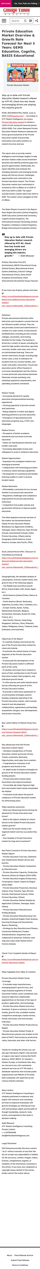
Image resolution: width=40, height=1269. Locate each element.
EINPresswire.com (15, 116)
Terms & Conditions (20, 1265)
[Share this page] (36, 20)
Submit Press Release (20, 1260)
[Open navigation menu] (4, 20)
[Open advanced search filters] (30, 20)
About (9, 1255)
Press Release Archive (23, 1255)
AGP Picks (5, 4)
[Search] (25, 20)
